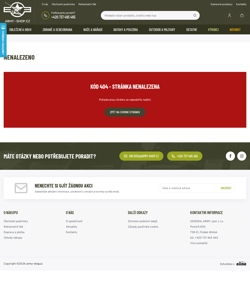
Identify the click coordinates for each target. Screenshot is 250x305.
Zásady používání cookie (143, 226)
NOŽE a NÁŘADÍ (92, 29)
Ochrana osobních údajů (142, 221)
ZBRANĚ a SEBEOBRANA (57, 29)
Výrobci (213, 29)
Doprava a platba (14, 232)
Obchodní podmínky (63, 4)
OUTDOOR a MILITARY (162, 29)
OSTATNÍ (191, 29)
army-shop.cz (34, 263)
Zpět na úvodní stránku (125, 112)
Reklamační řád (87, 4)
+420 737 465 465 (63, 16)
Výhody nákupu (13, 237)
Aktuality (71, 226)
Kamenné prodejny (221, 4)
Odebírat (226, 188)
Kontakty (241, 4)
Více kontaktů (198, 243)
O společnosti (74, 221)
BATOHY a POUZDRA (125, 29)
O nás (45, 4)
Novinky (235, 29)
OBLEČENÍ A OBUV (20, 29)
